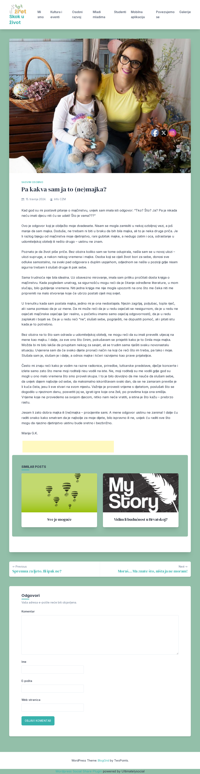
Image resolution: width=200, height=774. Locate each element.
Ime (23, 661)
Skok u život (16, 19)
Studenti (120, 12)
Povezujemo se (165, 14)
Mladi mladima (99, 14)
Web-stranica (30, 699)
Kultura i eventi (56, 14)
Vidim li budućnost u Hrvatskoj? (141, 519)
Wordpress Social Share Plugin (79, 771)
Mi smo (41, 14)
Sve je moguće (59, 519)
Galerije (185, 12)
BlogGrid (103, 760)
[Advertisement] (68, 446)
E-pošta (26, 680)
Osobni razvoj (77, 14)
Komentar (28, 611)
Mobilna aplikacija (138, 14)
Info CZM (60, 199)
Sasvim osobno (32, 182)
